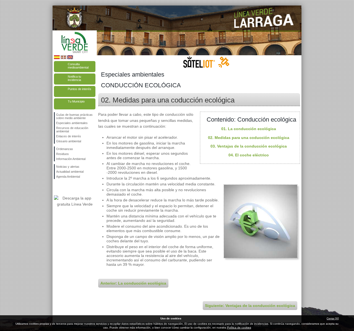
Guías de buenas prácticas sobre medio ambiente (74, 116)
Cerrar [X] (333, 318)
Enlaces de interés (68, 136)
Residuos (62, 154)
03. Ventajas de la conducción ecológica (248, 146)
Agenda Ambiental (68, 176)
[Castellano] (57, 58)
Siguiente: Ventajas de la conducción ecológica (250, 305)
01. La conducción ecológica (248, 129)
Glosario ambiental (68, 141)
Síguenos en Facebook (57, 188)
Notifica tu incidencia (74, 78)
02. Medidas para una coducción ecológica (248, 137)
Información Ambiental (70, 159)
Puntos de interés (79, 89)
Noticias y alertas (67, 166)
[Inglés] (70, 58)
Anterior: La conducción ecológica (133, 283)
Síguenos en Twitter (66, 188)
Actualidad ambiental (70, 171)
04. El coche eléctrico (248, 155)
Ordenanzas (64, 149)
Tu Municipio (76, 101)
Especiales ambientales (72, 123)
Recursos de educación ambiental (72, 129)
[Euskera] (63, 58)
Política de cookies (239, 327)
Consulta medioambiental (78, 65)
